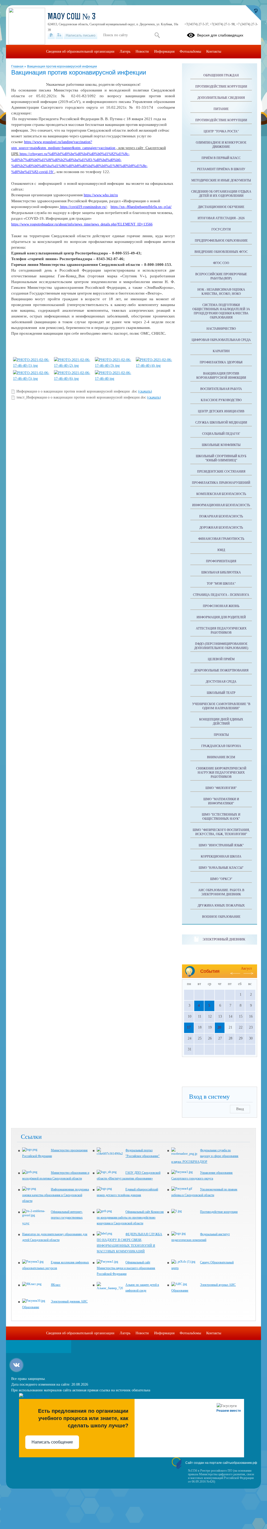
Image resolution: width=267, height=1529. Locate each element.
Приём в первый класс (221, 158)
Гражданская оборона (221, 746)
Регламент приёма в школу (221, 169)
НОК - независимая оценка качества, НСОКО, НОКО (221, 292)
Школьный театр (221, 693)
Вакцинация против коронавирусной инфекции (62, 66)
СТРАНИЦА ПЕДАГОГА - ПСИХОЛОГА (221, 595)
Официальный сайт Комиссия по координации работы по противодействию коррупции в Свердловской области (130, 1217)
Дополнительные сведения (221, 98)
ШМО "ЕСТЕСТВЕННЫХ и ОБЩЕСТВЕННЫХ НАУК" (221, 817)
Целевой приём (221, 659)
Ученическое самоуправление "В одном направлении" (221, 706)
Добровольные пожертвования (221, 670)
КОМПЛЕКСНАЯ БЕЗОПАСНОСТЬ (221, 494)
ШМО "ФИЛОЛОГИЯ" (221, 788)
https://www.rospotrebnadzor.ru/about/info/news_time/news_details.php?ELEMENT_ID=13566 (82, 224)
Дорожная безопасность (221, 527)
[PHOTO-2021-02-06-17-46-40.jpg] (113, 379)
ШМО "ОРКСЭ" (221, 879)
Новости (142, 51)
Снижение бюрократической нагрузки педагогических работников (221, 773)
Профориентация (221, 561)
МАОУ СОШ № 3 (72, 17)
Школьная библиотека (221, 572)
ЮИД (221, 550)
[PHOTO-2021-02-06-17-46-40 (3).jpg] (113, 366)
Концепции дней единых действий (221, 721)
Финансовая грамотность (221, 539)
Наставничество (221, 329)
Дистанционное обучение (221, 207)
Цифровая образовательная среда (221, 340)
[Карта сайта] (59, 35)
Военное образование (221, 917)
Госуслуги (221, 229)
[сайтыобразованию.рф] (253, 13)
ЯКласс (55, 1285)
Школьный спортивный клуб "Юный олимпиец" (221, 458)
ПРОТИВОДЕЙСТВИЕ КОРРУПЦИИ (221, 120)
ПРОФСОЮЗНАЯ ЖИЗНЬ (221, 606)
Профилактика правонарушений (221, 483)
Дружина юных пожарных (221, 905)
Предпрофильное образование (221, 240)
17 (189, 1027)
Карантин (221, 351)
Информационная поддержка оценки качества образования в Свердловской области (55, 1195)
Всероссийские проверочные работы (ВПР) (221, 276)
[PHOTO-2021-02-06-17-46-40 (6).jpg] (72, 379)
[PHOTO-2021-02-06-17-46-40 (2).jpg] (72, 366)
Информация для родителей (221, 617)
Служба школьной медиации (221, 422)
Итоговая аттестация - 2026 (221, 218)
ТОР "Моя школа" (221, 583)
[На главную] (51, 35)
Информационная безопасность (221, 505)
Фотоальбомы (190, 51)
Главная (17, 66)
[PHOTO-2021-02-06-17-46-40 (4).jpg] (154, 366)
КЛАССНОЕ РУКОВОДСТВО (221, 400)
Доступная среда (221, 681)
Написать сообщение (52, 1442)
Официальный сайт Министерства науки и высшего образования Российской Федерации (126, 1268)
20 (219, 1027)
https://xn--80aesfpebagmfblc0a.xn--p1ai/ (141, 207)
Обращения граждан (221, 75)
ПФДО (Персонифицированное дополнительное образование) (221, 646)
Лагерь (125, 51)
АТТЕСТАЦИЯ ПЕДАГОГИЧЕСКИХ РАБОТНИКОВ (221, 630)
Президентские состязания (221, 471)
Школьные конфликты (221, 445)
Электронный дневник (224, 939)
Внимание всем (221, 757)
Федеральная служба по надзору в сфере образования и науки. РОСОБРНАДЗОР (204, 1156)
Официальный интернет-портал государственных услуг (52, 1217)
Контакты (213, 51)
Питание (221, 109)
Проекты (221, 735)
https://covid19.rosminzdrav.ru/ (83, 207)
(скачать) (145, 391)
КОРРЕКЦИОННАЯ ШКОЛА (221, 856)
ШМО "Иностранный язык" (221, 845)
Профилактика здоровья (221, 362)
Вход (240, 1109)
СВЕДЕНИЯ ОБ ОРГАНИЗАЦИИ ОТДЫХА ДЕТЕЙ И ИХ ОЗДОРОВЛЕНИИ (221, 194)
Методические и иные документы (221, 180)
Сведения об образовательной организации (80, 51)
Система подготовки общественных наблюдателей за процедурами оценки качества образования (221, 311)
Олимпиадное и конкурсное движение (221, 145)
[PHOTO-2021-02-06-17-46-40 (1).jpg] (31, 366)
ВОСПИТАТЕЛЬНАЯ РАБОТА (221, 389)
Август (246, 968)
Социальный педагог (221, 434)
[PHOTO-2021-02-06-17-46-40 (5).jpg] (31, 379)
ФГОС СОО (221, 263)
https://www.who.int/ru (101, 195)
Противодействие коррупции (221, 86)
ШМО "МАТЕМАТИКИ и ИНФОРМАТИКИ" (221, 801)
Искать (157, 35)
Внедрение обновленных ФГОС (221, 252)
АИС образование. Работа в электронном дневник (221, 892)
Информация (164, 51)
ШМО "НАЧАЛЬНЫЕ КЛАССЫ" (221, 868)
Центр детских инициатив (221, 411)
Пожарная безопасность (221, 516)
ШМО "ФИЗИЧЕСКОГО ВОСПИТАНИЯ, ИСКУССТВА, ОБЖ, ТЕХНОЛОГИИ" (221, 832)
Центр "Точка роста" (221, 131)
